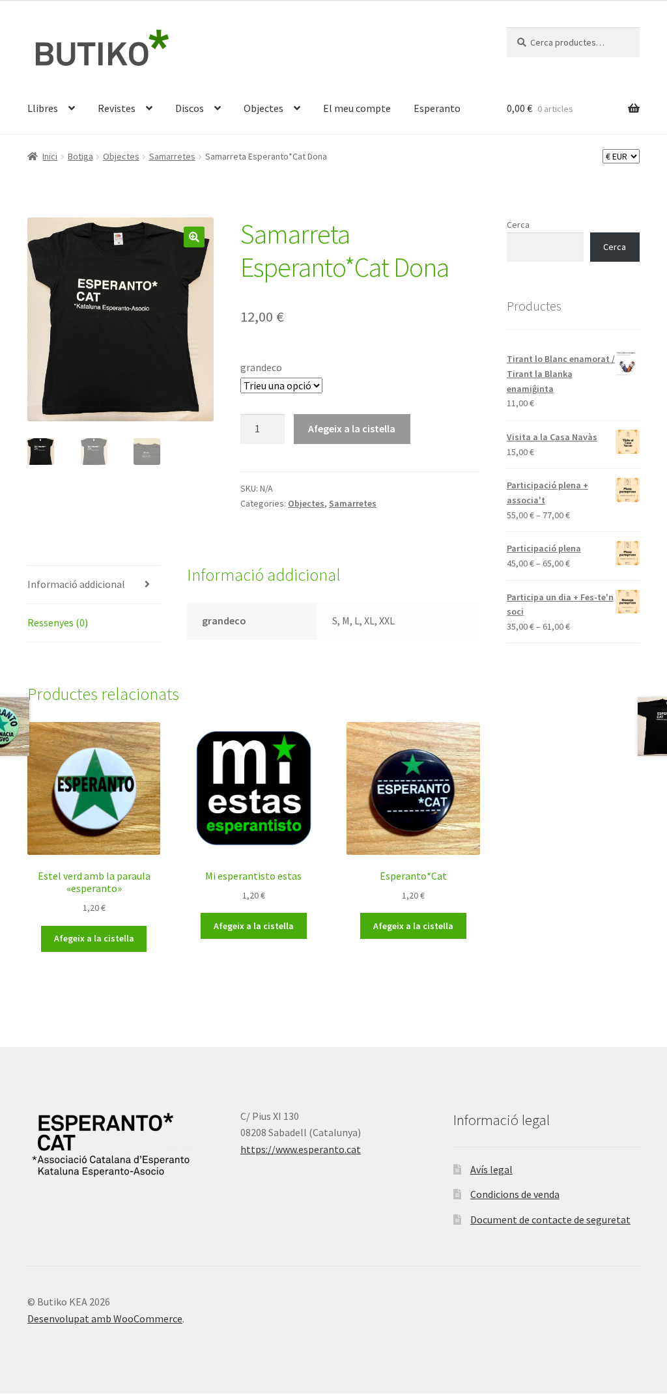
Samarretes (172, 156)
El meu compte (357, 108)
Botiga (80, 156)
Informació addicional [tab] (76, 584)
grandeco (261, 367)
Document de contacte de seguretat (550, 1219)
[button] (194, 237)
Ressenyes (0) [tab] (57, 622)
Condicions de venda (515, 1194)
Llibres (42, 108)
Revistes (116, 108)
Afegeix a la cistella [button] (94, 938)
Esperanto (437, 108)
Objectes (263, 108)
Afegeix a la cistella (351, 428)
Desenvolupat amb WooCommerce (104, 1318)
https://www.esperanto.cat (300, 1149)
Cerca (518, 224)
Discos (189, 108)
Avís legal (491, 1169)
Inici (49, 156)
